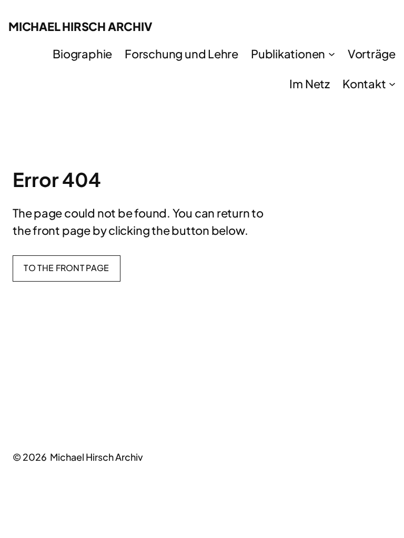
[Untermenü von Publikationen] (331, 53)
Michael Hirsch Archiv (80, 26)
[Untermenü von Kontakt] (392, 83)
